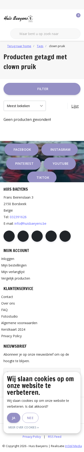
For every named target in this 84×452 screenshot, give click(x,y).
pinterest (24, 163)
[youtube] (51, 236)
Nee (30, 418)
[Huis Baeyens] (25, 18)
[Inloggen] (58, 18)
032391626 (18, 217)
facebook (22, 149)
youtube (61, 163)
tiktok (42, 177)
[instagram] (23, 236)
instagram (60, 149)
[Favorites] (67, 18)
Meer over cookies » (23, 427)
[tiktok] (65, 236)
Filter (42, 89)
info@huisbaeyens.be (30, 223)
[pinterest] (37, 236)
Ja (13, 418)
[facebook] (9, 236)
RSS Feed (54, 436)
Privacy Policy (32, 436)
